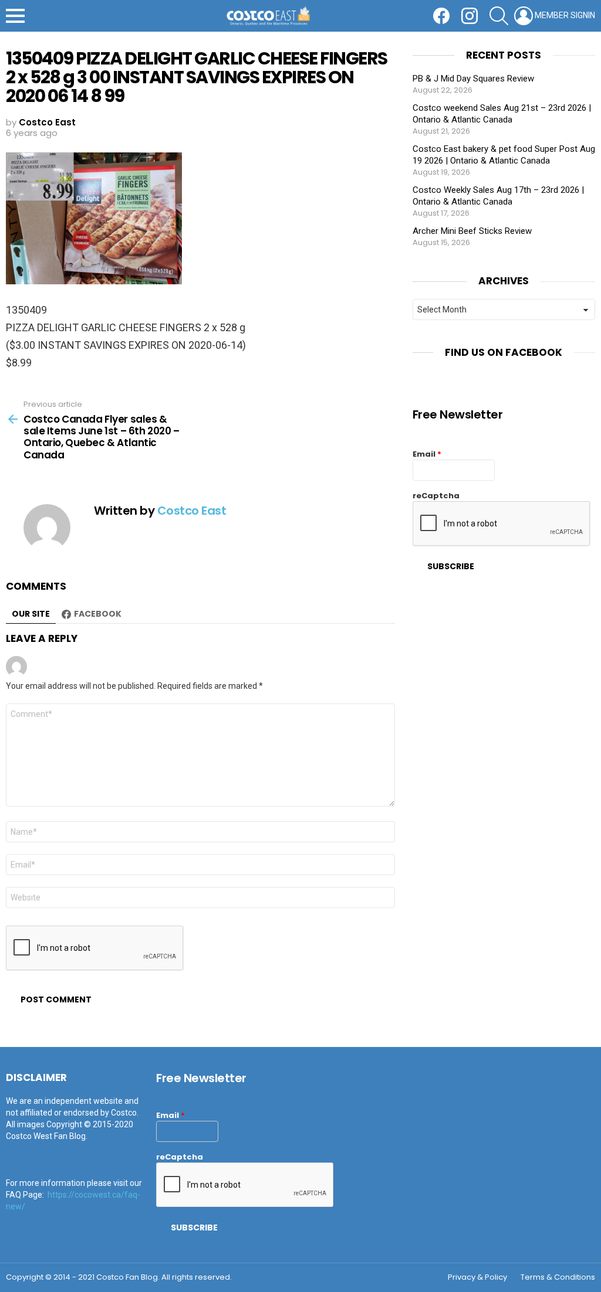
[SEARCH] (498, 15)
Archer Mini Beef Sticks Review (472, 231)
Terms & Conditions (558, 1277)
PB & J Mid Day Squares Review (473, 78)
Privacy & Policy (477, 1277)
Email (427, 454)
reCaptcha (436, 495)
